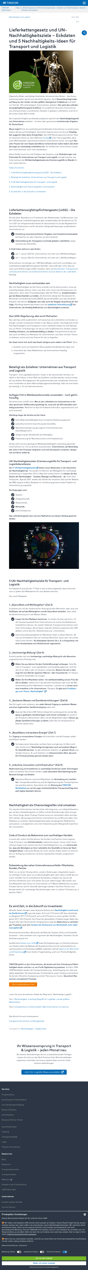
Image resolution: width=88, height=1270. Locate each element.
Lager (4, 1142)
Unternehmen (8, 1196)
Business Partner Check (12, 1120)
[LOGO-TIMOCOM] (10, 2)
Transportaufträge (9, 1137)
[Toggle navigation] (84, 2)
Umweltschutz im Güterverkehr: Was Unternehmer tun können (42, 1007)
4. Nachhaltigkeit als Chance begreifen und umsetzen (32, 187)
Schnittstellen (8, 1115)
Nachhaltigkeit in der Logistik (19, 17)
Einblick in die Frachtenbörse (14, 1185)
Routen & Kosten (9, 1110)
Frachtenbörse (8, 1095)
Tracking (5, 1132)
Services (5, 1089)
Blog (4, 1159)
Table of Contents (16, 168)
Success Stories (8, 1207)
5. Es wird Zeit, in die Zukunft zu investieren (27, 192)
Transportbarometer (10, 1170)
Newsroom (6, 1164)
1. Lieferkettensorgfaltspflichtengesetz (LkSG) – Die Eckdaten (35, 173)
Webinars (6, 1180)
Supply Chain (41, 1029)
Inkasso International (11, 1147)
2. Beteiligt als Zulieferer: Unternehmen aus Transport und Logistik (38, 177)
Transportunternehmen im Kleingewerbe (26, 1021)
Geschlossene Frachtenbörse (14, 1100)
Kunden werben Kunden (12, 1202)
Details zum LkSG (28, 943)
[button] (84, 32)
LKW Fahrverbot (9, 1190)
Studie (45, 138)
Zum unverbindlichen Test (23, 985)
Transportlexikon (9, 1175)
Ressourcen (7, 1154)
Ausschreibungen (9, 1127)
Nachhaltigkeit (27, 1029)
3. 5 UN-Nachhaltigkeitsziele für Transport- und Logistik (33, 182)
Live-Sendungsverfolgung (13, 1105)
